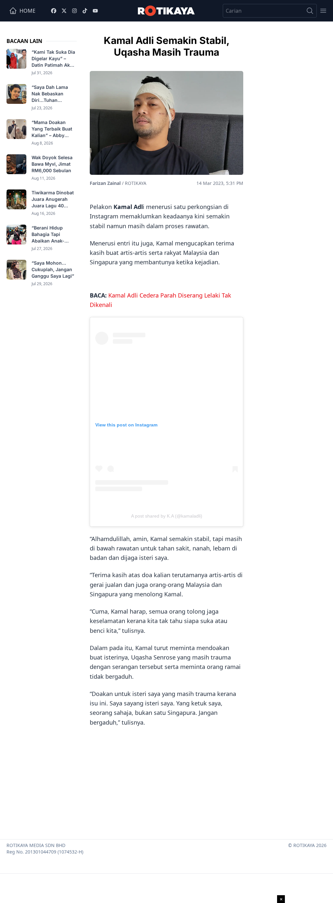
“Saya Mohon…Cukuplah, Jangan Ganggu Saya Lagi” (53, 269)
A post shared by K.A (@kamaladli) (166, 516)
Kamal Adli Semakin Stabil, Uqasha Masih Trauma (167, 46)
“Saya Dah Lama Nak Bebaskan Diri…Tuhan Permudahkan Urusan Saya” (50, 94)
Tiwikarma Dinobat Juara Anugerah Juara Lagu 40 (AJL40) (53, 199)
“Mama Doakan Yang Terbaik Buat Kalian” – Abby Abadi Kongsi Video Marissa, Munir (54, 129)
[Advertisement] (166, 780)
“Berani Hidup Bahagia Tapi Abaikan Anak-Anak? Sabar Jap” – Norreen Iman (53, 234)
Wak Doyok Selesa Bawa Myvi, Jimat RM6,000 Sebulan (52, 164)
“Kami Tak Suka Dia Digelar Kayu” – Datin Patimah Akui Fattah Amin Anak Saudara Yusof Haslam (53, 58)
